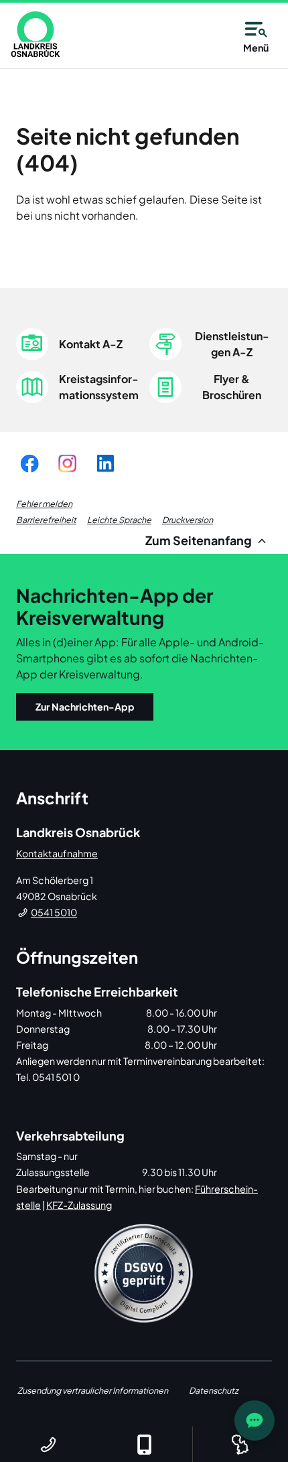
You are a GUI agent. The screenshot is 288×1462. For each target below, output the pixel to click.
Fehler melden (44, 503)
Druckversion (187, 519)
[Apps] (144, 1444)
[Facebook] (29, 463)
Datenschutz (213, 1390)
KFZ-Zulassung (79, 1205)
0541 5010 (54, 912)
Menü (256, 48)
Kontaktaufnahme (57, 853)
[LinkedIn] (105, 463)
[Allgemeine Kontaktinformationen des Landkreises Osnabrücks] (48, 1444)
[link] (35, 34)
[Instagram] (67, 463)
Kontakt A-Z (91, 344)
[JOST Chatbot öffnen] (254, 1420)
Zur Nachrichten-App (85, 707)
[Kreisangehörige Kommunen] (240, 1444)
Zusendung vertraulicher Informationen (92, 1390)
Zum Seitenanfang (199, 540)
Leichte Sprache (119, 519)
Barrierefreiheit (46, 519)
